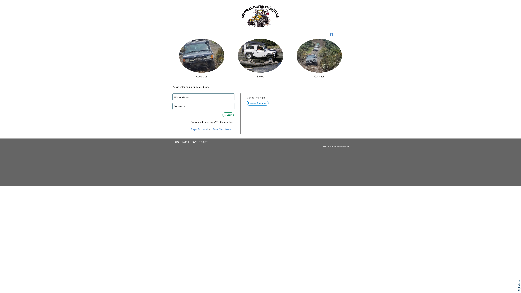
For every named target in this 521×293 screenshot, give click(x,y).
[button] (520, 289)
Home (176, 142)
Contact (203, 142)
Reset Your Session (222, 129)
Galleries (185, 142)
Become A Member (257, 103)
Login (229, 115)
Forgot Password (199, 129)
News (194, 142)
